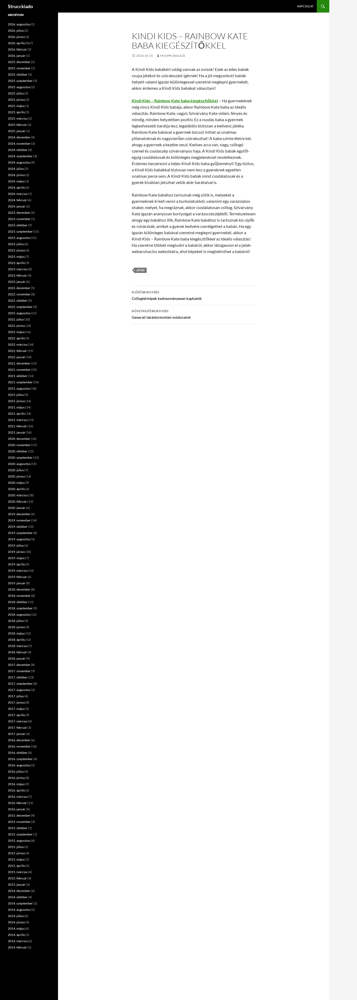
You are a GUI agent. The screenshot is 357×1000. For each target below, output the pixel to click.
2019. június (16, 552)
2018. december (19, 589)
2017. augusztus (19, 690)
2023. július (16, 244)
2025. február (17, 125)
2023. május (16, 257)
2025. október (17, 74)
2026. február (17, 49)
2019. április (16, 564)
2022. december (19, 288)
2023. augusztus (19, 238)
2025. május (16, 106)
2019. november (19, 520)
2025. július (16, 93)
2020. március (17, 495)
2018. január (16, 658)
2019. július (16, 545)
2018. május (16, 633)
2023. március (17, 269)
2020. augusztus (19, 464)
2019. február (17, 577)
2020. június (16, 476)
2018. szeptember (20, 608)
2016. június (16, 778)
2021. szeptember (20, 382)
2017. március (17, 721)
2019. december (19, 514)
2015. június (16, 853)
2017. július (16, 696)
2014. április (16, 935)
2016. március (17, 797)
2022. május (16, 332)
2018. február (17, 652)
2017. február (17, 727)
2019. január (16, 583)
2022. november (19, 294)
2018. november (19, 596)
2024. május (16, 181)
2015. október (17, 828)
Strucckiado (20, 6)
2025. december (19, 62)
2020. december (19, 439)
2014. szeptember (20, 903)
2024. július (16, 169)
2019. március (17, 570)
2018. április (16, 640)
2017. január (16, 734)
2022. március (17, 344)
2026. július (16, 30)
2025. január (16, 131)
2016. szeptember (20, 759)
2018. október (17, 602)
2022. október (17, 300)
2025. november (19, 68)
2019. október (17, 527)
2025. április (16, 112)
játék (140, 270)
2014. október (17, 897)
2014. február (17, 947)
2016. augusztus (19, 765)
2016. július (16, 771)
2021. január (16, 432)
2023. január (16, 282)
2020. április (16, 489)
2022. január (16, 357)
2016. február (17, 803)
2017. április (16, 715)
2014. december (19, 891)
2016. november (19, 746)
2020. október (17, 451)
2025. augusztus (19, 87)
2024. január (16, 206)
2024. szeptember (20, 156)
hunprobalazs (172, 56)
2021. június (16, 401)
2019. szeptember (20, 533)
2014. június (16, 922)
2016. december (19, 740)
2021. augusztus (19, 388)
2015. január (16, 884)
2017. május (16, 709)
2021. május (16, 407)
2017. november (19, 671)
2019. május (16, 558)
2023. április (16, 263)
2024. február (17, 200)
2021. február (17, 426)
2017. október (17, 677)
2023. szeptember (20, 231)
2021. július (16, 395)
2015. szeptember (20, 834)
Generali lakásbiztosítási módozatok (161, 314)
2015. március (17, 872)
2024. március (17, 194)
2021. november (19, 370)
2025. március (17, 118)
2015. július (16, 847)
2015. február (17, 878)
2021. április (16, 413)
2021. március (17, 420)
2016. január (16, 809)
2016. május (16, 784)
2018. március (17, 646)
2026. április (16, 43)
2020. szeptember (20, 457)
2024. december (19, 137)
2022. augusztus (19, 313)
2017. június (16, 702)
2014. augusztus (19, 910)
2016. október (17, 753)
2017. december (19, 665)
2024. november (19, 143)
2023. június (16, 250)
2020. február (17, 501)
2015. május (16, 859)
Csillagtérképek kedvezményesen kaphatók (167, 295)
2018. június (16, 627)
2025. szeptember (20, 81)
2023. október (17, 225)
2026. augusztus (19, 24)
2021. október (17, 376)
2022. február (17, 351)
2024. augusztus (19, 162)
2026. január (16, 56)
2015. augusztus (19, 840)
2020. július (16, 470)
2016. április (16, 790)
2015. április (16, 866)
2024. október (17, 150)
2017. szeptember (20, 684)
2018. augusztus (19, 614)
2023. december (19, 213)
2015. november (19, 822)
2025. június (16, 100)
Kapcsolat (305, 6)
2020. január (16, 508)
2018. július (16, 621)
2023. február (17, 275)
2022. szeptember (20, 307)
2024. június (16, 175)
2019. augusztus (19, 539)
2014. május (16, 928)
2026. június (16, 37)
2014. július (16, 916)
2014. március (17, 941)
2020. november (19, 445)
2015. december (19, 815)
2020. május (16, 483)
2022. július (16, 319)
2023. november (19, 219)
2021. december (19, 363)
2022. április (16, 338)
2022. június (16, 326)
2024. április (16, 187)
